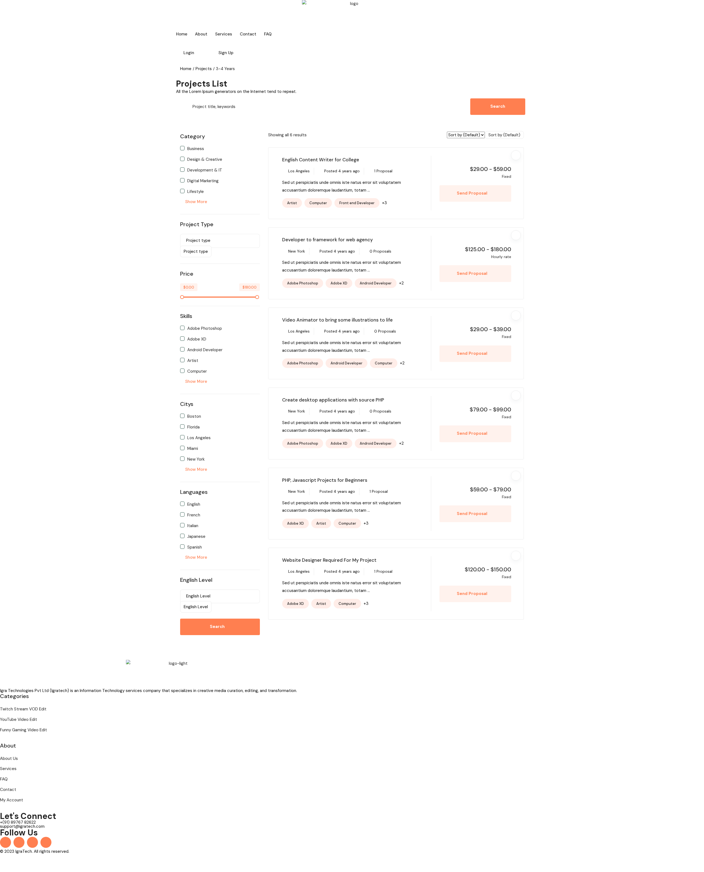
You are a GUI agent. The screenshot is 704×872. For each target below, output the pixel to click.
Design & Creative (204, 159)
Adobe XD (196, 338)
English (193, 504)
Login (188, 53)
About (201, 34)
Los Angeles (199, 437)
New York (196, 458)
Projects (204, 68)
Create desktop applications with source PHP (333, 400)
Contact (248, 34)
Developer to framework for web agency (327, 240)
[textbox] (196, 251)
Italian (192, 525)
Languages (194, 491)
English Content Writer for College (320, 160)
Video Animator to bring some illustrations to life (337, 320)
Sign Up (225, 53)
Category (192, 136)
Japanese (196, 536)
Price (186, 273)
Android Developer (204, 349)
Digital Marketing (203, 180)
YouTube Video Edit (18, 719)
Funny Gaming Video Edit (23, 730)
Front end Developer (357, 203)
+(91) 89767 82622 (18, 822)
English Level (196, 579)
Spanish (194, 546)
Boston (194, 416)
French (193, 514)
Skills (186, 316)
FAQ (268, 34)
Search (497, 106)
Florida (193, 426)
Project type (196, 224)
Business (195, 148)
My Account (11, 800)
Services (223, 34)
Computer (197, 371)
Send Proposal (472, 193)
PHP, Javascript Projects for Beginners (324, 480)
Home (181, 34)
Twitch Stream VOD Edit (23, 709)
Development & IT (204, 169)
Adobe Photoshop (204, 328)
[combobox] (195, 251)
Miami (192, 448)
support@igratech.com (22, 826)
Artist (192, 360)
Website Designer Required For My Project (329, 560)
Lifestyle (195, 191)
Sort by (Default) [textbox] (504, 135)
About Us (9, 758)
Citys (186, 404)
